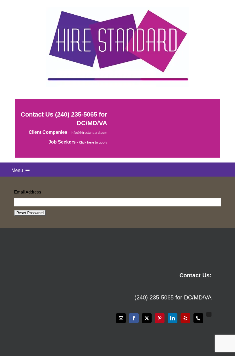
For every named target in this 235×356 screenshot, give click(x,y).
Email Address (27, 191)
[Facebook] (134, 318)
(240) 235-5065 (76, 114)
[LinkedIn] (172, 318)
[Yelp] (185, 318)
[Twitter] (147, 318)
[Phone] (198, 318)
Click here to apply (93, 142)
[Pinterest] (159, 318)
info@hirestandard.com (89, 133)
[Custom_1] (208, 314)
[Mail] (121, 318)
